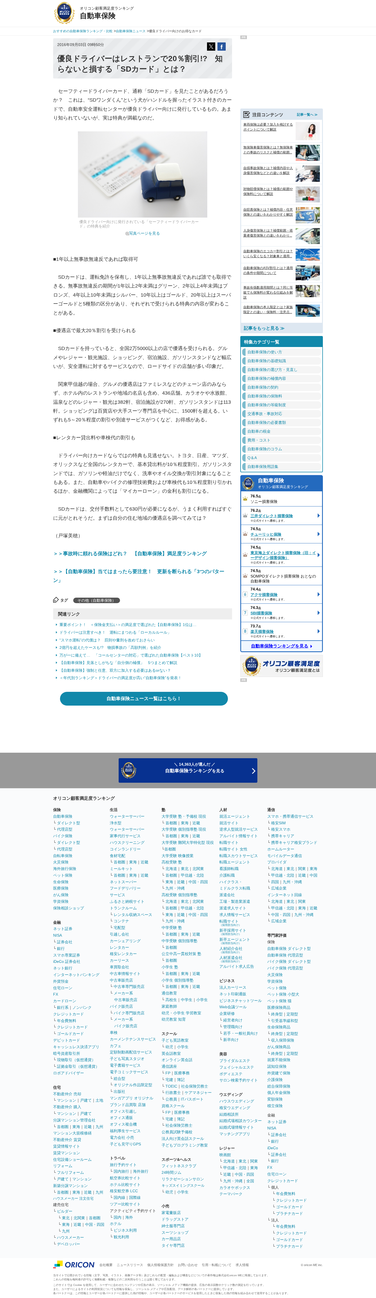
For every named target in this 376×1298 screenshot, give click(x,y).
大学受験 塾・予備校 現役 (184, 816)
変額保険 (275, 1099)
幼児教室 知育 (174, 1019)
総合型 (119, 1078)
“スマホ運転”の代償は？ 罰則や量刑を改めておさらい (107, 640)
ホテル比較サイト (125, 1184)
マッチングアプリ (234, 1134)
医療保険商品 (278, 1007)
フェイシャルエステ (236, 1067)
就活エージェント (234, 816)
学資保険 (61, 901)
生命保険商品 (278, 1027)
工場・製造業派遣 (234, 901)
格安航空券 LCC (124, 1191)
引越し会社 (119, 934)
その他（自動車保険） (96, 600)
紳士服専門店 (173, 1226)
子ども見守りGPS (125, 1144)
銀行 (61, 948)
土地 (99, 1100)
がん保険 (61, 895)
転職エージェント (234, 862)
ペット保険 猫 (279, 1001)
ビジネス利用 (125, 1230)
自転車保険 (62, 855)
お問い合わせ (188, 1265)
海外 (129, 1217)
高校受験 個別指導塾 (179, 895)
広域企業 (279, 888)
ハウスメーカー (70, 1237)
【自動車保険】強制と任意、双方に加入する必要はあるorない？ (115, 670)
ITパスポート (192, 1099)
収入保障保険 (282, 1040)
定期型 (292, 1014)
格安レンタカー (123, 954)
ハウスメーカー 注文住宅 (73, 1198)
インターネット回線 (284, 895)
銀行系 (63, 1007)
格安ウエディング (234, 1107)
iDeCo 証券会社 (66, 961)
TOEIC (171, 1086)
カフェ (115, 1046)
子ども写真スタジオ (127, 1058)
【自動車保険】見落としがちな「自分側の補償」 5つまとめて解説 (118, 662)
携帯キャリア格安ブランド (294, 842)
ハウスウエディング (236, 1101)
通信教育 (169, 993)
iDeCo (272, 1148)
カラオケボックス (234, 1187)
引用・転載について (216, 1265)
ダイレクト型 (68, 823)
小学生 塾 (170, 967)
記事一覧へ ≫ (307, 114)
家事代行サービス (125, 836)
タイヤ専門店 (173, 1245)
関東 (254, 1161)
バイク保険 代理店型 (285, 968)
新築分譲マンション (70, 1185)
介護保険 (275, 1079)
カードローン (64, 1001)
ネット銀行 (62, 968)
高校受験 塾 (172, 862)
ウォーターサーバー (127, 816)
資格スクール (173, 1106)
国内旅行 (121, 1171)
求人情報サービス (234, 914)
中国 (313, 875)
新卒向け (231, 1039)
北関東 (79, 1218)
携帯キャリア (282, 836)
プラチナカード (289, 1213)
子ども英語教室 (175, 1040)
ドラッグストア (175, 1219)
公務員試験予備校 (177, 1132)
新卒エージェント (234, 941)
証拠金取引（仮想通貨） (78, 1066)
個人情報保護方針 (160, 1265)
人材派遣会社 (231, 959)
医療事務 (182, 1073)
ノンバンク (82, 1007)
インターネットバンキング (76, 974)
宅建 (169, 1079)
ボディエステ (231, 1074)
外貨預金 (61, 981)
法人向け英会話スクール (183, 1138)
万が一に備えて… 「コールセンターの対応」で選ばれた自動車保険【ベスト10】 (131, 655)
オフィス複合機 (123, 1124)
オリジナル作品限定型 (133, 1085)
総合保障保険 (278, 1086)
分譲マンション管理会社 (74, 1120)
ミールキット (121, 868)
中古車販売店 (121, 980)
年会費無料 (66, 1020)
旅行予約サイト (123, 1164)
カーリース (119, 960)
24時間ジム (171, 1172)
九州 (99, 1126)
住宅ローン (62, 988)
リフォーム (62, 1166)
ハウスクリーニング (127, 842)
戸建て (86, 1100)
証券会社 (64, 942)
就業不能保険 (278, 1060)
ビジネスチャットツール (240, 1000)
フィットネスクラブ (179, 1166)
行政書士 (173, 1092)
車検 (114, 1032)
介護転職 (227, 875)
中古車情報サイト (125, 973)
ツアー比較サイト (125, 1204)
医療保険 (61, 888)
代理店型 (64, 829)
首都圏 (63, 1126)
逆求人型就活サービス (238, 829)
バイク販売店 (121, 1006)
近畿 (88, 1126)
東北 (66, 1218)
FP (167, 1073)
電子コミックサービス (129, 1072)
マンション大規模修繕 (72, 1133)
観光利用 (121, 1237)
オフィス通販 (121, 1117)
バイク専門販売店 (129, 1013)
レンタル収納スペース (133, 914)
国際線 (135, 1197)
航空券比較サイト (125, 1178)
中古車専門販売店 (129, 986)
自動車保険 (283, 483)
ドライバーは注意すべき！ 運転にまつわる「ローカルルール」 (115, 632)
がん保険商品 (278, 1047)
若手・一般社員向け (240, 1033)
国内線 (119, 1197)
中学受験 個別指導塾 (179, 941)
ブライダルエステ (234, 1060)
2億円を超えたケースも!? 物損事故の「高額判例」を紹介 (110, 647)
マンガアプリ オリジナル (131, 1098)
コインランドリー (125, 849)
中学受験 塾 (172, 927)
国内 (117, 1217)
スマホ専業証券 (66, 955)
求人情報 (242, 1265)
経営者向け (233, 1020)
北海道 (171, 868)
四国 (275, 882)
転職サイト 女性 (233, 849)
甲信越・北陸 (192, 875)
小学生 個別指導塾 (178, 980)
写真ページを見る (144, 233)
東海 (76, 1126)
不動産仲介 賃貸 (67, 1139)
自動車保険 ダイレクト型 (289, 948)
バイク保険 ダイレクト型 (289, 961)
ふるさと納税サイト (127, 901)
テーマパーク (231, 1194)
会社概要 (106, 1265)
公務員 (171, 1099)
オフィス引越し (123, 1111)
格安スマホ (280, 829)
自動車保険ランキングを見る (279, 646)
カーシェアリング (125, 941)
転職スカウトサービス (238, 855)
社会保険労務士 (194, 1086)
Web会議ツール (233, 1007)
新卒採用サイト (232, 932)
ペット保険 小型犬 (283, 994)
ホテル (115, 1223)
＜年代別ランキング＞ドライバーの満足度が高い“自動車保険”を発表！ (120, 678)
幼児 (169, 1047)
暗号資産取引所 (66, 1053)
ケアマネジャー (198, 1092)
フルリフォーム (70, 1172)
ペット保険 (62, 875)
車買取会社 (119, 967)
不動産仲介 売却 (67, 1094)
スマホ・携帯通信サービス (290, 816)
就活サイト (229, 823)
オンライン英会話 (177, 1060)
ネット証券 (62, 928)
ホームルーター (280, 849)
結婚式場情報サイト (236, 1127)
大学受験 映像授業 (178, 855)
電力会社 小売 (122, 1137)
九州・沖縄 (175, 888)
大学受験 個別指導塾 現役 (184, 829)
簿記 (181, 1079)
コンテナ (121, 921)
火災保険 (61, 862)
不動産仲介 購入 (67, 1107)
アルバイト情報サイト (238, 836)
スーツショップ (175, 1232)
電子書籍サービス (125, 1065)
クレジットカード (68, 1014)
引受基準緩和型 (284, 1020)
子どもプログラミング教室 (185, 1145)
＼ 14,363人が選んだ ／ (194, 767)
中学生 (186, 1000)
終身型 (277, 1014)
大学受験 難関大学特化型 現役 (188, 842)
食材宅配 (117, 855)
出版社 (119, 1091)
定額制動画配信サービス (131, 1052)
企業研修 (227, 1013)
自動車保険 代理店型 (285, 955)
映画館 (225, 1155)
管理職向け (233, 1027)
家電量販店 (171, 1212)
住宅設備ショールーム (72, 1159)
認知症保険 (277, 1066)
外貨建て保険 (278, 1073)
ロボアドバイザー (68, 1073)
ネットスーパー (123, 882)
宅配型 (119, 927)
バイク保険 (62, 836)
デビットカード (66, 1040)
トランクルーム (123, 908)
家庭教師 (169, 1006)
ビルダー (64, 1211)
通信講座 (169, 1066)
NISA (57, 935)
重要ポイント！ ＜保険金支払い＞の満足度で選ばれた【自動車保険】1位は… (128, 624)
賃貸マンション (66, 1153)
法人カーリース (232, 987)
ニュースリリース (130, 1265)
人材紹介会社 (231, 950)
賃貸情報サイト (66, 1146)
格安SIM (278, 823)
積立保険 (275, 1106)
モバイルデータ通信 (284, 855)
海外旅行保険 (64, 868)
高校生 (171, 1000)
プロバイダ (277, 862)
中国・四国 (94, 1224)
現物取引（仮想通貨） (76, 1060)
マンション (66, 1100)
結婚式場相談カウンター (240, 1120)
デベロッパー (68, 1244)
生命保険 (61, 882)
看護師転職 (229, 868)
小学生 (202, 1000)
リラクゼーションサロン (183, 1179)
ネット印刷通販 (232, 994)
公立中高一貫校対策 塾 (181, 954)
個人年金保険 (278, 1092)
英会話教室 (171, 1053)
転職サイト (229, 842)
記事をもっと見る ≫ (264, 328)
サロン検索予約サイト (238, 1080)
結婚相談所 (229, 1114)
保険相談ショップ (68, 908)
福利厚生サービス (125, 1131)
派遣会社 (227, 895)
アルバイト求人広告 (236, 966)
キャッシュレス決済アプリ (76, 1047)
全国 (250, 1181)
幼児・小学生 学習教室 (181, 1013)
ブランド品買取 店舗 (128, 1104)
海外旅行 (140, 1171)
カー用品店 (171, 1239)
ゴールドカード (70, 1033)
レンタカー (119, 947)
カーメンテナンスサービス (133, 1039)
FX (55, 994)
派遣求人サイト (232, 908)
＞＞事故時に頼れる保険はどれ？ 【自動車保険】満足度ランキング (130, 553)
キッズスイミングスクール (183, 1185)
